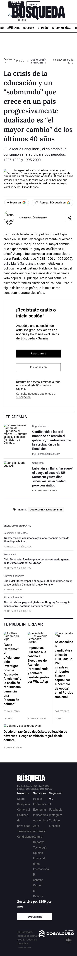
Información (41, 804)
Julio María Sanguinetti (20, 263)
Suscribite (35, 916)
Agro (36, 826)
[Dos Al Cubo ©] (56, 936)
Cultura (28, 28)
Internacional (61, 28)
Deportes (38, 842)
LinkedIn (54, 826)
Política (20, 61)
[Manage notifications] (68, 940)
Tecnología (40, 847)
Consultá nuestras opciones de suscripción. (35, 395)
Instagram (55, 815)
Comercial (23, 809)
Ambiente (13, 28)
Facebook (55, 809)
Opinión (43, 28)
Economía (39, 809)
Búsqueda (9, 59)
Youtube (54, 820)
